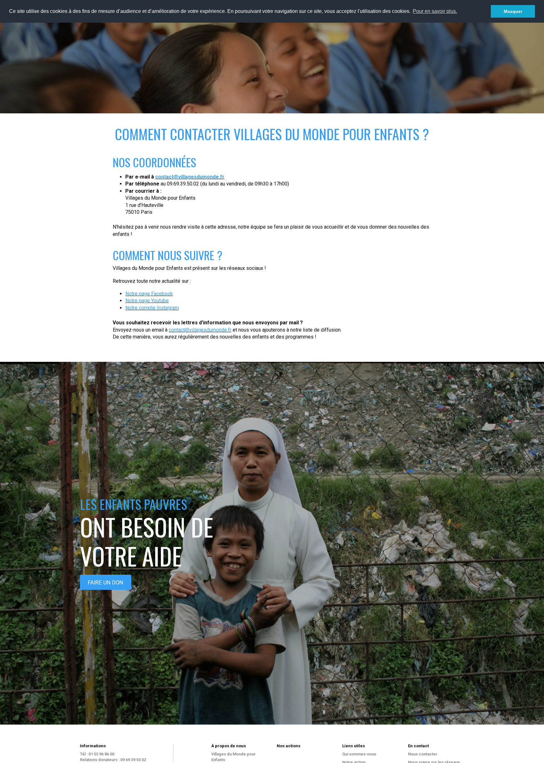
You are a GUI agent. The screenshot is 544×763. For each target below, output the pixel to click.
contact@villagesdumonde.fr (189, 177)
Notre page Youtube (147, 301)
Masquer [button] (513, 11)
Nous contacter (422, 754)
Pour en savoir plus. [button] (435, 11)
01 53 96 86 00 (101, 754)
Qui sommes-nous (359, 754)
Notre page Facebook (149, 294)
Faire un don (105, 582)
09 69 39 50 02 (133, 759)
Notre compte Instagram (152, 308)
